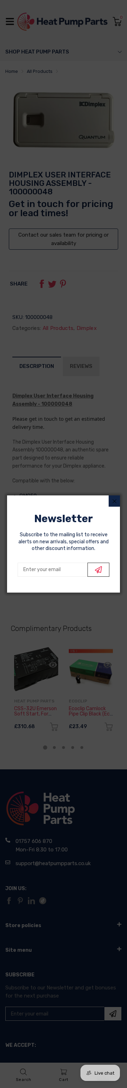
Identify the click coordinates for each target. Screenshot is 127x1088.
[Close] (114, 501)
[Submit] (98, 570)
